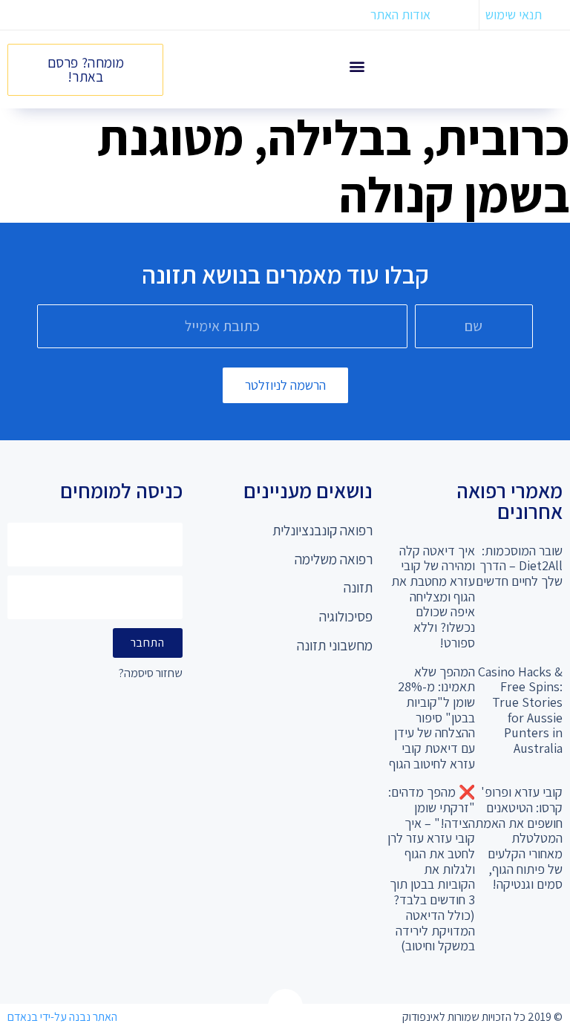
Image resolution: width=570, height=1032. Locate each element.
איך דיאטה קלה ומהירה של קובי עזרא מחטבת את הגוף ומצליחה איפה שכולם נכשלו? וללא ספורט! (433, 596)
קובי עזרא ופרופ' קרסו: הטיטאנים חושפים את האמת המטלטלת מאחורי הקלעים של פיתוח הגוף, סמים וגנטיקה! (519, 837)
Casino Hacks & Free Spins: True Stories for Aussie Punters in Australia (520, 710)
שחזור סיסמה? (151, 674)
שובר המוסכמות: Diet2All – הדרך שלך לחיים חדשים (519, 566)
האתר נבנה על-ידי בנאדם (62, 1017)
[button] (357, 65)
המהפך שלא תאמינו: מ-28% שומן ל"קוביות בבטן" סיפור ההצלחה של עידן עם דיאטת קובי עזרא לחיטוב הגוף (432, 717)
